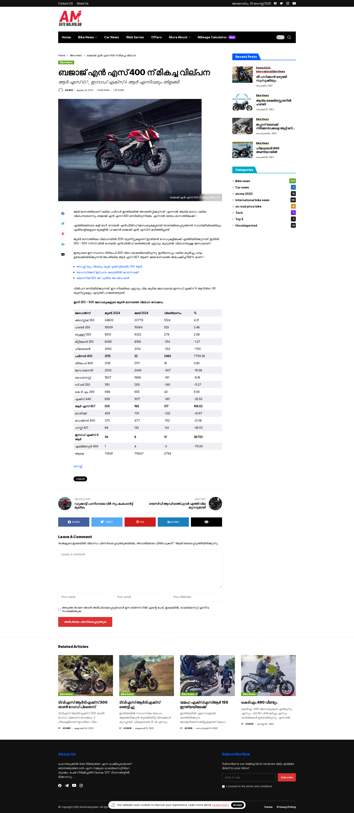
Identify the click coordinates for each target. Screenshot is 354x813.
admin (69, 90)
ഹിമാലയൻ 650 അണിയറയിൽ (267, 150)
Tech (264, 212)
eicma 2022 (265, 193)
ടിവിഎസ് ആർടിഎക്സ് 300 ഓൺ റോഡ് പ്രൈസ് (83, 704)
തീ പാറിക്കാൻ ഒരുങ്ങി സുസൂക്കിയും (271, 78)
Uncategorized (265, 225)
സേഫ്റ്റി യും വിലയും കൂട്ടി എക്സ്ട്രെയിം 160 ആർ (109, 266)
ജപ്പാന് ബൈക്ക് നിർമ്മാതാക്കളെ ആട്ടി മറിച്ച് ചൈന (275, 128)
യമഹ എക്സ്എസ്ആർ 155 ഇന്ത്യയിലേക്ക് (204, 704)
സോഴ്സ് (78, 466)
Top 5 (264, 219)
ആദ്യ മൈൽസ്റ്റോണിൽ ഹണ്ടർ (273, 102)
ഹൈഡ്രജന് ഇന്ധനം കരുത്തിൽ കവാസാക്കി (108, 272)
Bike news (76, 55)
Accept (237, 804)
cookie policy (220, 804)
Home (61, 55)
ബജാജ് (80, 478)
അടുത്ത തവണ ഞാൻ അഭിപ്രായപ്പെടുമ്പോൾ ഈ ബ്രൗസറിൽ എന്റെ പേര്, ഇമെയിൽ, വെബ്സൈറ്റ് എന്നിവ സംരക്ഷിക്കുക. (135, 609)
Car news (264, 187)
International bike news (265, 200)
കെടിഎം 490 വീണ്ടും (259, 702)
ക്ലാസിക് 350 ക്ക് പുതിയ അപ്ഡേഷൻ (103, 278)
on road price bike (264, 206)
